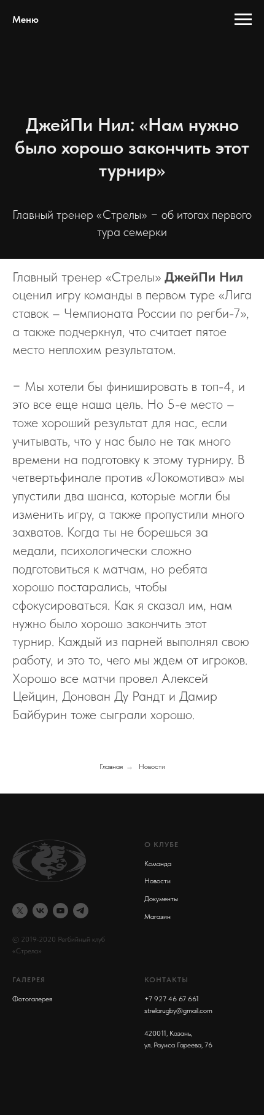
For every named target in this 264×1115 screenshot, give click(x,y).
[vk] (40, 910)
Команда (157, 863)
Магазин (157, 916)
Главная (111, 766)
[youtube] (60, 910)
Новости (152, 766)
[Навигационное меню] (243, 20)
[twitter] (20, 910)
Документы (161, 898)
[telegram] (80, 910)
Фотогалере (30, 999)
